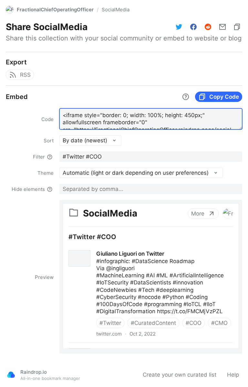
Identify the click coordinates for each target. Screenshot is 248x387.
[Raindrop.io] (11, 375)
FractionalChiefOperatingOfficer (55, 9)
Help (233, 374)
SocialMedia (115, 9)
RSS (25, 75)
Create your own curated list (179, 374)
